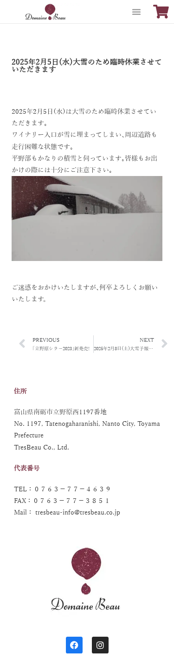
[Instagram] (100, 645)
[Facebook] (74, 645)
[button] (136, 12)
